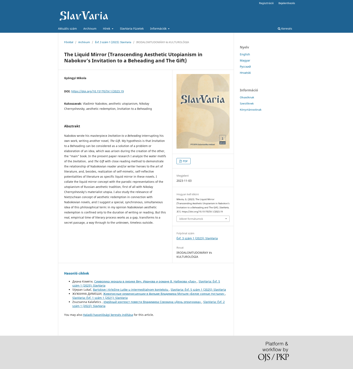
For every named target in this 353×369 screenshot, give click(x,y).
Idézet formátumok (191, 219)
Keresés (286, 28)
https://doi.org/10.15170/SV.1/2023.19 (97, 91)
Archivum (89, 28)
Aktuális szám (67, 28)
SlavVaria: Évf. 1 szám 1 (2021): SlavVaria (100, 298)
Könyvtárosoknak (250, 109)
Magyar (245, 60)
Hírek (107, 28)
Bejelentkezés (286, 3)
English (245, 54)
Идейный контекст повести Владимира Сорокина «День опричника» (153, 302)
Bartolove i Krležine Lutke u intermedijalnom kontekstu (131, 290)
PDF (185, 161)
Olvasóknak (247, 97)
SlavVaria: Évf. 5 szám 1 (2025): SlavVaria (198, 290)
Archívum (84, 42)
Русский (245, 66)
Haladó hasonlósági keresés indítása (108, 315)
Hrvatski (245, 73)
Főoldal (68, 42)
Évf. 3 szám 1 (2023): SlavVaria (113, 42)
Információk (158, 28)
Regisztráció (266, 3)
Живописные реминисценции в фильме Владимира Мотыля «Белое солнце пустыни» (164, 294)
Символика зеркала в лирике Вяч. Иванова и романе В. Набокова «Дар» (145, 281)
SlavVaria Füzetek (132, 28)
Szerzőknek (247, 103)
